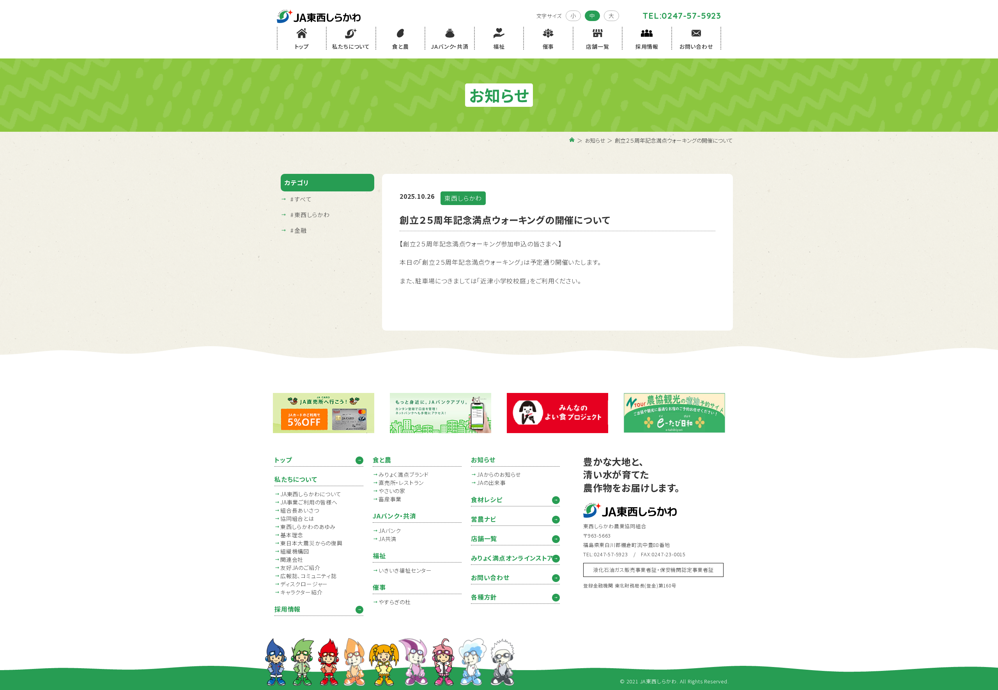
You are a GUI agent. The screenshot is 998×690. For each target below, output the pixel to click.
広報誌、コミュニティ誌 (308, 576)
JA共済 (387, 539)
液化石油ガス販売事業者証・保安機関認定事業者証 (653, 569)
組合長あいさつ (299, 510)
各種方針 (484, 597)
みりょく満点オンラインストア (512, 558)
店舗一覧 (484, 538)
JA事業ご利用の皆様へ (309, 502)
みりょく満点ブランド (404, 474)
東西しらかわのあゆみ (308, 527)
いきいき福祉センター (405, 570)
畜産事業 (390, 499)
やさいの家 (392, 491)
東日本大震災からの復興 (311, 543)
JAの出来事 (491, 483)
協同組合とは (297, 518)
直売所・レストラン (401, 483)
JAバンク (390, 530)
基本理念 (291, 535)
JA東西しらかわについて (311, 494)
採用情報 (287, 609)
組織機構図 (294, 551)
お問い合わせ (490, 577)
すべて (302, 199)
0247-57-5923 (691, 15)
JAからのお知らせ (499, 474)
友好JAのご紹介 (300, 567)
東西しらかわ (312, 215)
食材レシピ (487, 499)
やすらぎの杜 (395, 602)
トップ (283, 459)
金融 (300, 230)
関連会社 (291, 559)
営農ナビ (483, 519)
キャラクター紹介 (301, 592)
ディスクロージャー (304, 584)
